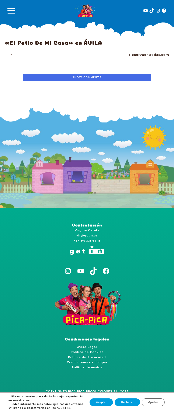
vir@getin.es (87, 235)
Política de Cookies (87, 352)
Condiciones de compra (87, 362)
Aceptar (101, 402)
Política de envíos (87, 367)
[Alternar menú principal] (11, 11)
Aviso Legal (87, 347)
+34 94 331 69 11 (87, 240)
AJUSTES (63, 408)
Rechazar (127, 402)
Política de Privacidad (87, 357)
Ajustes (153, 402)
